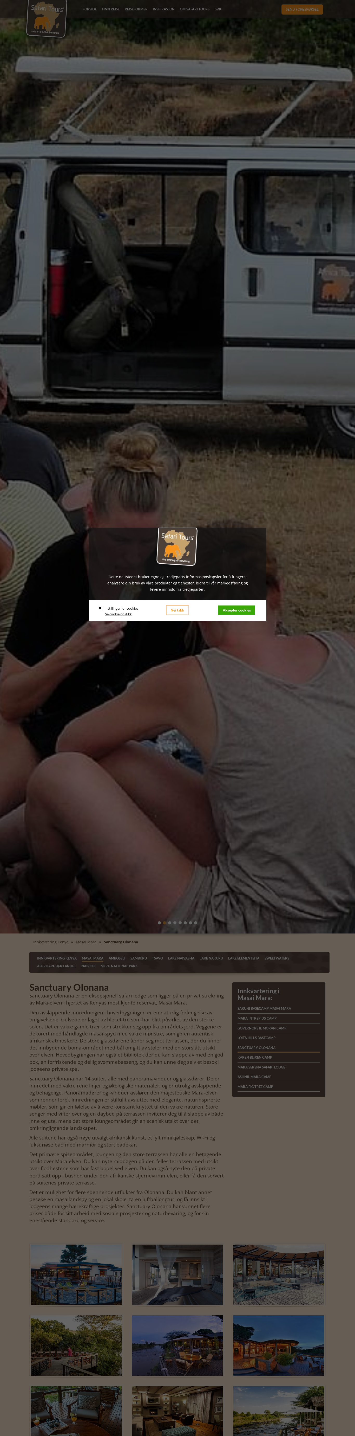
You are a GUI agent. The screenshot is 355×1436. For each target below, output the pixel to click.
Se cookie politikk (118, 614)
